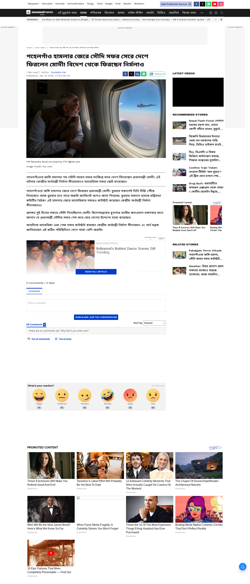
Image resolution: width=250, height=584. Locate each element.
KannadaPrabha (75, 3)
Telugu (90, 3)
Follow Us (160, 74)
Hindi (118, 3)
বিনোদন (109, 12)
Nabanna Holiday (130, 19)
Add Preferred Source (174, 4)
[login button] (211, 13)
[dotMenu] (202, 12)
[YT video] (215, 4)
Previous (216, 19)
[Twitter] (202, 4)
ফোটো (150, 12)
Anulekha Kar (58, 72)
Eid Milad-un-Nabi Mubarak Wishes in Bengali (65, 19)
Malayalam (33, 3)
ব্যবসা (121, 12)
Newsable (47, 3)
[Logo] (40, 13)
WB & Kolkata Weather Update (188, 19)
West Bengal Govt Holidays (156, 19)
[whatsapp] (208, 4)
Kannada (59, 3)
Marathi (127, 3)
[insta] (221, 4)
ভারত (83, 12)
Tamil (100, 3)
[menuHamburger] (216, 12)
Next (221, 19)
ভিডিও (161, 12)
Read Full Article (96, 272)
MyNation (139, 3)
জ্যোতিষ (174, 12)
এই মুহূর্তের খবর (67, 12)
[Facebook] (196, 4)
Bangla (108, 3)
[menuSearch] (222, 12)
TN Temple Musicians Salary (105, 19)
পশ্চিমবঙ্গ (95, 12)
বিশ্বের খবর (189, 12)
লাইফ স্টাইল (135, 12)
